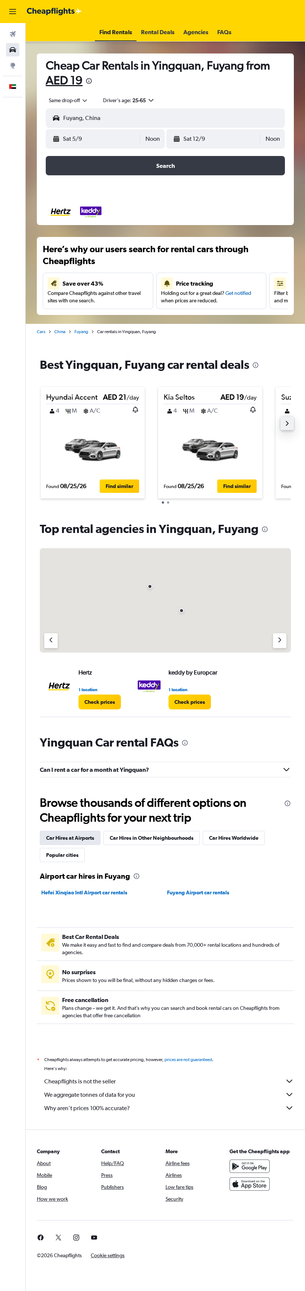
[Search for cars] (12, 49)
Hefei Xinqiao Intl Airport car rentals (84, 892)
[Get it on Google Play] (249, 1166)
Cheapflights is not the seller (80, 1081)
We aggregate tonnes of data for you (89, 1094)
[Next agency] (279, 640)
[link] (99, 702)
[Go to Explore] (12, 65)
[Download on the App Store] (249, 1184)
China (59, 331)
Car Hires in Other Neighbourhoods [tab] (151, 838)
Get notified (238, 293)
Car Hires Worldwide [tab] (234, 838)
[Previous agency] (51, 640)
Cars (41, 331)
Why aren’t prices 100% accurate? (87, 1108)
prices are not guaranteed (188, 1059)
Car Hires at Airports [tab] (70, 838)
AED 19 (64, 80)
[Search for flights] (12, 34)
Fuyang (81, 331)
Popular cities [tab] (62, 855)
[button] (12, 11)
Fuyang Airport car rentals (198, 892)
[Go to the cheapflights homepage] (54, 11)
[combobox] (68, 100)
